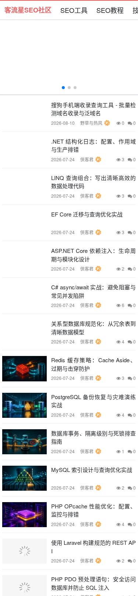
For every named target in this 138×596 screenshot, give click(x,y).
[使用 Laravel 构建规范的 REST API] (24, 551)
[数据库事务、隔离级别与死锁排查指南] (24, 441)
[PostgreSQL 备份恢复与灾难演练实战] (24, 405)
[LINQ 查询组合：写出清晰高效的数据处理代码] (24, 186)
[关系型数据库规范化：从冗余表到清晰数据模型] (24, 332)
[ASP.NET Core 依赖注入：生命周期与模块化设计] (24, 259)
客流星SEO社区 (28, 10)
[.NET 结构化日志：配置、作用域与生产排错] (24, 149)
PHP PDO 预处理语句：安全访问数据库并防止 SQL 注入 (93, 583)
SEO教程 (110, 10)
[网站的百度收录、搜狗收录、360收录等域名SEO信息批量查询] (69, 57)
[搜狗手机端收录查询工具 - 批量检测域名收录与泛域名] (24, 113)
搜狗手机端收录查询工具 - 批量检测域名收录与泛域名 (93, 109)
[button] (63, 87)
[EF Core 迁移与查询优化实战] (24, 222)
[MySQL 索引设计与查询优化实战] (24, 478)
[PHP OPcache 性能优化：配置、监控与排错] (24, 514)
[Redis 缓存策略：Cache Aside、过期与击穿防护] (24, 368)
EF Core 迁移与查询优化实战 (87, 214)
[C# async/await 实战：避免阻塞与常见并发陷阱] (24, 295)
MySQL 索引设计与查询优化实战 (91, 469)
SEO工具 (74, 10)
